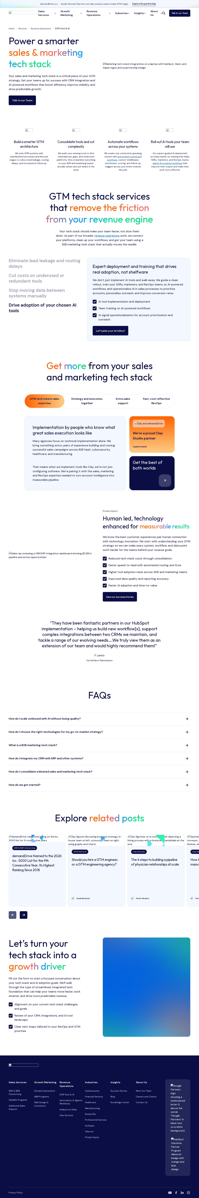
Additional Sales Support (17, 1107)
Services (22, 28)
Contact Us (142, 1102)
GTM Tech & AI (67, 1094)
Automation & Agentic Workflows (71, 1102)
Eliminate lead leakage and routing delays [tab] (44, 263)
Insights (115, 1082)
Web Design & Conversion (41, 1104)
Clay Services (66, 1115)
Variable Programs (18, 1099)
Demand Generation (44, 1090)
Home (11, 28)
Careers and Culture (146, 1096)
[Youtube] (170, 1193)
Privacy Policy (16, 1192)
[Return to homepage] (99, 1066)
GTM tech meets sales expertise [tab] (44, 401)
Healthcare (90, 1102)
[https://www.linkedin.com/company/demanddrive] (182, 1193)
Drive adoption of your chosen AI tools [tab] (42, 308)
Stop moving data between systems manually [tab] (37, 293)
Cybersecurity (92, 1090)
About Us (141, 1082)
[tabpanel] (139, 299)
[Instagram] (188, 1193)
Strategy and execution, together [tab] (87, 401)
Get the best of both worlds (147, 465)
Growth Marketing (45, 1082)
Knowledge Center (120, 1102)
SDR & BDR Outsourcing (15, 1092)
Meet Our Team (143, 1090)
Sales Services (18, 1082)
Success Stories (119, 1090)
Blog (113, 1096)
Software (89, 1125)
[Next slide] (23, 915)
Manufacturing (92, 1108)
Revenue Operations (41, 28)
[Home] (23, 13)
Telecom (89, 1131)
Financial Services (94, 1096)
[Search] (164, 13)
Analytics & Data (68, 1109)
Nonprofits (90, 1114)
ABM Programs (41, 1096)
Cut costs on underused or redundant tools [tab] (36, 278)
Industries (91, 1082)
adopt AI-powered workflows (167, 163)
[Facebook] (176, 1193)
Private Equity (92, 1137)
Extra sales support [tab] (123, 401)
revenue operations (107, 236)
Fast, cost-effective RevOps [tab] (156, 401)
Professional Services (96, 1119)
